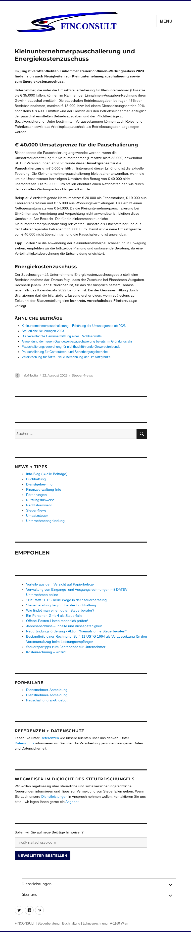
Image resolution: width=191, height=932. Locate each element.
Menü (166, 21)
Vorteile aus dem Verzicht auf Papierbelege (60, 584)
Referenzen (50, 738)
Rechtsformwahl (38, 505)
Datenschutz (24, 743)
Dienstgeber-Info (39, 484)
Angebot (72, 802)
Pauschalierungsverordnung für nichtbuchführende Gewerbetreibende (71, 346)
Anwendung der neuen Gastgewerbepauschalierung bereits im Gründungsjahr (77, 341)
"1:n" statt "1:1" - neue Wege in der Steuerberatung (66, 600)
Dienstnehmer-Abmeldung (46, 695)
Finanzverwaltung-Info (43, 489)
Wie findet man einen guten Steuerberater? (60, 610)
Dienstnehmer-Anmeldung (46, 690)
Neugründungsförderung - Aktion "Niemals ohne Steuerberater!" (76, 631)
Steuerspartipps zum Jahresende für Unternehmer (65, 647)
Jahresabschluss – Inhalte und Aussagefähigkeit (64, 626)
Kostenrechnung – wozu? (46, 652)
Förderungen (36, 495)
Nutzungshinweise (40, 500)
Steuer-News (82, 375)
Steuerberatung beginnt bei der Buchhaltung (61, 605)
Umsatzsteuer (37, 516)
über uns (29, 894)
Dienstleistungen (54, 796)
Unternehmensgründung (45, 521)
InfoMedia (30, 375)
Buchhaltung (36, 479)
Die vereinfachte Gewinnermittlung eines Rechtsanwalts (62, 336)
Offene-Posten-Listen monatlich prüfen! (57, 621)
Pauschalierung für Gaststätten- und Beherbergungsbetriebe (65, 352)
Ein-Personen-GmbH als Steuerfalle (54, 616)
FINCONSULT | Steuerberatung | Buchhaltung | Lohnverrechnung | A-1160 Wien (71, 923)
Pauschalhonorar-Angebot (46, 700)
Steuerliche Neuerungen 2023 (43, 331)
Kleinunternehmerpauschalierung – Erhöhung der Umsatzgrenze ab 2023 (74, 326)
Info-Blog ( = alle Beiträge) (46, 474)
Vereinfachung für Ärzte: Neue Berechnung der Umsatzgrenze (66, 357)
